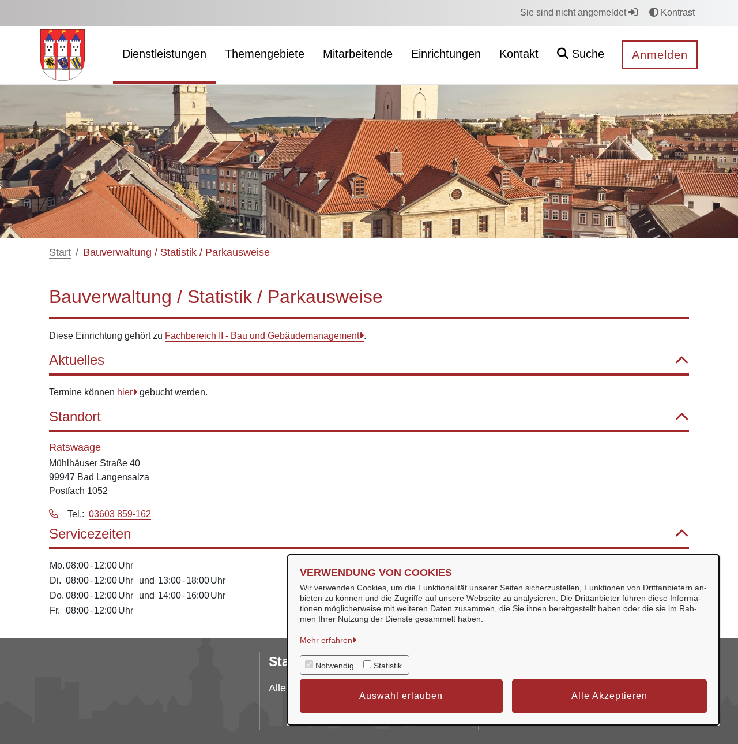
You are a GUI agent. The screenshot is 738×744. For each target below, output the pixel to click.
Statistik (388, 665)
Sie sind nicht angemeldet (574, 12)
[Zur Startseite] (62, 54)
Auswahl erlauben (401, 696)
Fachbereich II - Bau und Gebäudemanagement (262, 336)
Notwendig (334, 665)
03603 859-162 (120, 514)
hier (125, 392)
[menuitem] (164, 55)
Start (60, 252)
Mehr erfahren (326, 640)
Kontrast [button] (676, 12)
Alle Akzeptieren (609, 696)
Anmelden (660, 54)
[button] (580, 55)
